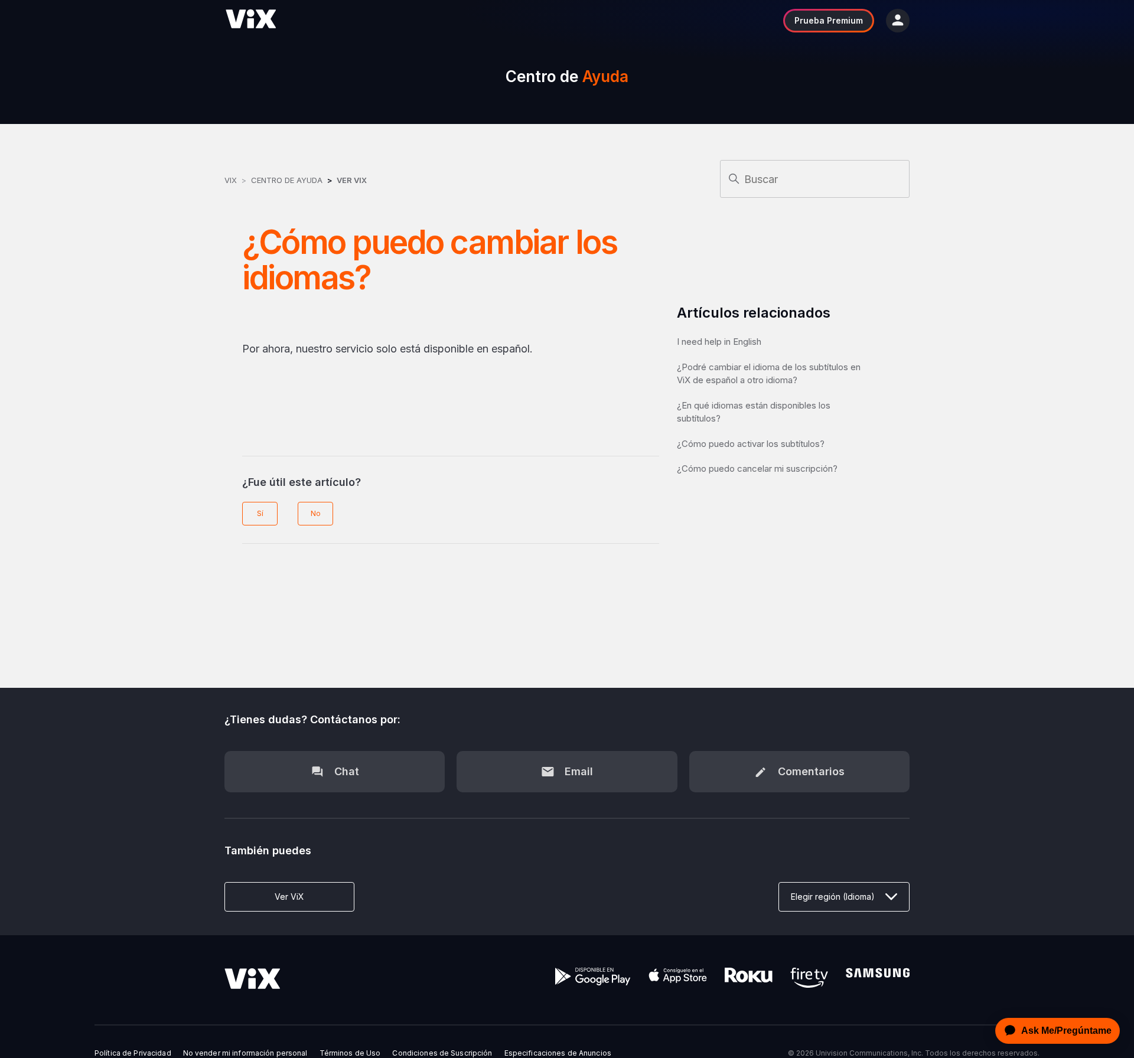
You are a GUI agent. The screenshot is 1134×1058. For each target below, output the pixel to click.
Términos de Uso (350, 1053)
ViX (230, 180)
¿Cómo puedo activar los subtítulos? (751, 443)
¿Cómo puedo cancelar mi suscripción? (757, 468)
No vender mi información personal (245, 1053)
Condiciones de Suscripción (442, 1053)
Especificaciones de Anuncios (557, 1053)
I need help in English (719, 341)
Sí (260, 513)
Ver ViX (352, 180)
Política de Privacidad (132, 1053)
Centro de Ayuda (286, 180)
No (316, 513)
